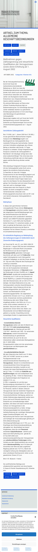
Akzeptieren (19, 534)
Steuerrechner (5, 503)
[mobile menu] (35, 1)
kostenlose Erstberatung (8, 496)
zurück (7, 51)
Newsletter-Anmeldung (7, 498)
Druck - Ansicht (18, 51)
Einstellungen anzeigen (19, 544)
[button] (35, 517)
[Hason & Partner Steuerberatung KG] (10, 13)
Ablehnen (19, 539)
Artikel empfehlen (11, 54)
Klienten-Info (27, 75)
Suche (22, 45)
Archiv (15, 45)
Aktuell (7, 45)
